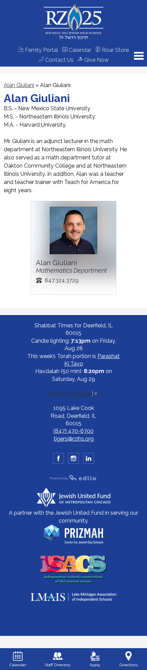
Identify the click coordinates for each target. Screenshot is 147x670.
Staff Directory (58, 664)
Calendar (79, 50)
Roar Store (115, 50)
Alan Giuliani (19, 85)
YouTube (88, 458)
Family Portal (41, 50)
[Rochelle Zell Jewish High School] (73, 21)
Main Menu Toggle (139, 56)
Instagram (73, 458)
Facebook (58, 458)
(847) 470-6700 (73, 431)
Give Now (96, 60)
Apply (95, 664)
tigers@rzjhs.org (74, 439)
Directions (128, 664)
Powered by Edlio (73, 477)
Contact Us (59, 60)
